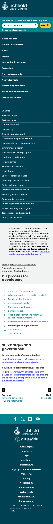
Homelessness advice (12, 166)
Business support (10, 115)
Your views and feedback (15, 91)
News (5, 50)
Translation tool (26, 496)
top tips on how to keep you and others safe (29, 252)
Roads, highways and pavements (18, 203)
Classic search (9, 38)
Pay (26, 455)
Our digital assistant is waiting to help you (24, 20)
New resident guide (12, 74)
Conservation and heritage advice (18, 143)
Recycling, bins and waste (14, 194)
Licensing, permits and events (16, 180)
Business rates (9, 120)
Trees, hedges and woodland (16, 213)
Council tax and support (13, 134)
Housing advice (9, 162)
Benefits (6, 110)
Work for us (26, 473)
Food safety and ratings (13, 157)
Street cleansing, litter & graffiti (17, 208)
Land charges (8, 171)
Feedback (26, 460)
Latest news (26, 464)
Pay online (7, 68)
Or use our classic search (14, 30)
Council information (12, 44)
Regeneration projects (13, 199)
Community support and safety (17, 138)
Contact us (26, 451)
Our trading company (13, 85)
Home (5, 264)
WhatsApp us (26, 446)
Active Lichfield (10, 80)
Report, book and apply (14, 62)
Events (5, 56)
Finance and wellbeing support (17, 152)
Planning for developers (13, 268)
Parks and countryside (13, 185)
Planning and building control (16, 189)
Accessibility (26, 482)
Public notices (26, 487)
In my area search (11, 97)
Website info (26, 492)
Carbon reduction (10, 124)
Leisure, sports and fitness (14, 175)
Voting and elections (12, 217)
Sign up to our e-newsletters (26, 469)
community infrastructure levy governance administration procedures (23, 373)
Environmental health (12, 148)
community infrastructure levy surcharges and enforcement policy (23, 361)
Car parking (7, 129)
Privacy (26, 478)
